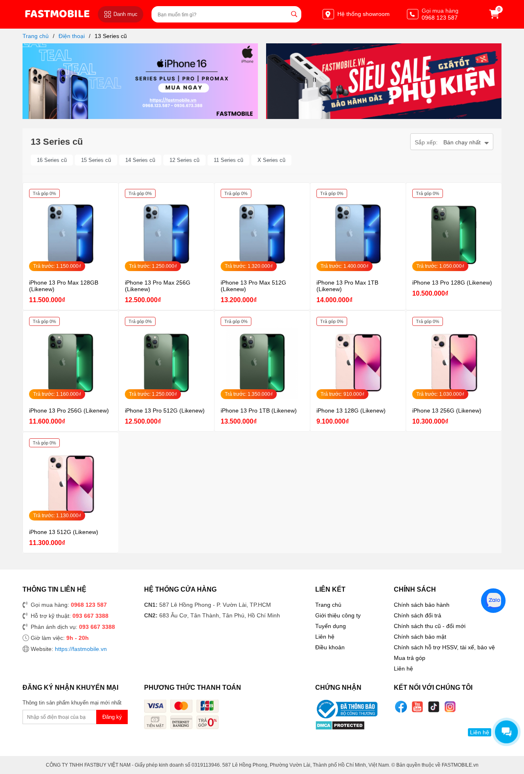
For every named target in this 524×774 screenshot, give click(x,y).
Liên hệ (324, 636)
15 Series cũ (96, 160)
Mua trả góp (409, 658)
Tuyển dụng (330, 626)
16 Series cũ (52, 160)
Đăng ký (112, 717)
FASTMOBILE (57, 14)
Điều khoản (330, 647)
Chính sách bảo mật (420, 636)
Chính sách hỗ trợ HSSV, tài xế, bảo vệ (444, 647)
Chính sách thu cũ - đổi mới (429, 626)
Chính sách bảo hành (421, 604)
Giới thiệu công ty (338, 615)
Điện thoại (72, 36)
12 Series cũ (184, 160)
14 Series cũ (140, 160)
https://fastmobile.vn (81, 649)
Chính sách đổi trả (417, 615)
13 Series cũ (111, 36)
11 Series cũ (228, 160)
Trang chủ (36, 36)
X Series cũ (271, 160)
